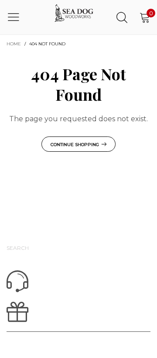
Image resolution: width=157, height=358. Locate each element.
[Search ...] (121, 17)
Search (18, 248)
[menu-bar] (19, 17)
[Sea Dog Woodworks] (74, 17)
